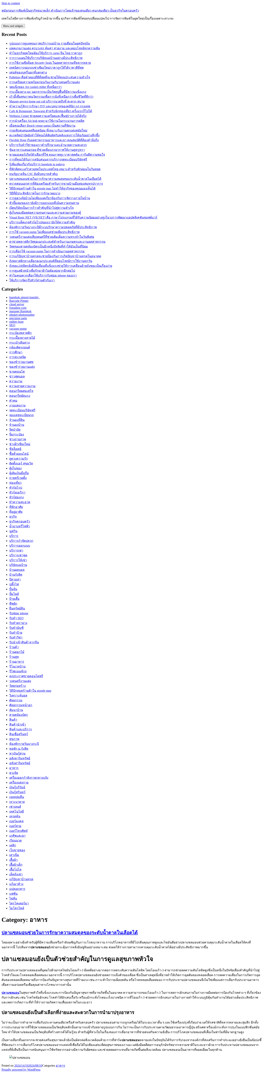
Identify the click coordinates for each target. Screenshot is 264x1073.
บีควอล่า (15, 579)
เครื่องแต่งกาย (18, 782)
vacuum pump (18, 328)
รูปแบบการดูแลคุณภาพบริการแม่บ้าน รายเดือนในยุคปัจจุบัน (49, 43)
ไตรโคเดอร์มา (19, 903)
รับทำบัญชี (16, 627)
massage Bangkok (20, 311)
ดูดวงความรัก (18, 458)
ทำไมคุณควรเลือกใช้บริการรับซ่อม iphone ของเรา (43, 275)
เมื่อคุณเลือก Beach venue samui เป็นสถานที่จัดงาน (42, 125)
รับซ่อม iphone (18, 613)
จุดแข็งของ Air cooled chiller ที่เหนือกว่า (35, 87)
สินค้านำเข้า (17, 724)
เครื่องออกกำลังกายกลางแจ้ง (28, 777)
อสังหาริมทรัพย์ (19, 758)
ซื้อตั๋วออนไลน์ (19, 453)
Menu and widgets (13, 26)
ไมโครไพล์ (16, 908)
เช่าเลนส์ (15, 806)
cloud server (16, 304)
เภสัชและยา (17, 835)
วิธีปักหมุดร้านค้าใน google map (30, 690)
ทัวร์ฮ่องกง (16, 497)
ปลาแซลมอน (10, 992)
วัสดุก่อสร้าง (17, 685)
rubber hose (16, 321)
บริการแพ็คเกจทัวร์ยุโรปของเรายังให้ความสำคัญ (42, 222)
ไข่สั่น (13, 898)
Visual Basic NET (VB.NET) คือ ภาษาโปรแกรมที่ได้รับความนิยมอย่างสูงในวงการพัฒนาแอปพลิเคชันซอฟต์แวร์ (83, 217)
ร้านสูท (14, 656)
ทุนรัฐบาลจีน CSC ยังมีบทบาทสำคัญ (33, 174)
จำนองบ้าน (16, 424)
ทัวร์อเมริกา (17, 492)
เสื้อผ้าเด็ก (15, 864)
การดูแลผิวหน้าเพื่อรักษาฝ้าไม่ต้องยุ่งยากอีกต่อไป (42, 270)
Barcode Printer (18, 300)
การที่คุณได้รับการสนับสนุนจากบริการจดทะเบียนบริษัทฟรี (48, 159)
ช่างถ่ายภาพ (17, 439)
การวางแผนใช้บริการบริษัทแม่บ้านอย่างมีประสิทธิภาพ (46, 58)
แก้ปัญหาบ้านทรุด (21, 879)
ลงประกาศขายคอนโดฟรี (26, 676)
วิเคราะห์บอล (18, 695)
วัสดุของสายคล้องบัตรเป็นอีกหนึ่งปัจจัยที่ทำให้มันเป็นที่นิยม (48, 246)
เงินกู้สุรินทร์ (17, 792)
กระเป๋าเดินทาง (19, 342)
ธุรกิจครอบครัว (19, 521)
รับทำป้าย (15, 632)
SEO (12, 325)
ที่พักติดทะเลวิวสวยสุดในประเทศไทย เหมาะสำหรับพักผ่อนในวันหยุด (54, 169)
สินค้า (13, 719)
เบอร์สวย (15, 826)
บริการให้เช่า (18, 560)
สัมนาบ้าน (16, 710)
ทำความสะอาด (19, 502)
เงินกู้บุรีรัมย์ (17, 787)
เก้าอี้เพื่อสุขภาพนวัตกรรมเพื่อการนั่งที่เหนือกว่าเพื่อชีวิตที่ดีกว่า (51, 96)
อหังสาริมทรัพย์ (19, 763)
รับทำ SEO (16, 618)
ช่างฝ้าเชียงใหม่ (19, 444)
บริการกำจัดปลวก (21, 540)
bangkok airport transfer (24, 297)
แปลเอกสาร (17, 888)
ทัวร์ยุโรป (15, 487)
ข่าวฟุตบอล (17, 376)
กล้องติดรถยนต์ (19, 347)
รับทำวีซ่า (15, 637)
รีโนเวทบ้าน (17, 666)
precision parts (18, 318)
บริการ (13, 536)
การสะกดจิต (17, 357)
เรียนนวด (15, 840)
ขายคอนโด (17, 371)
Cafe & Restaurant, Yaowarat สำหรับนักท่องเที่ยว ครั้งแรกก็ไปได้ (50, 111)
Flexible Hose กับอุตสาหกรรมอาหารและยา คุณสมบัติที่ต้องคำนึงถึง (54, 140)
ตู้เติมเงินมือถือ (19, 473)
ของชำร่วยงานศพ (21, 362)
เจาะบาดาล (17, 801)
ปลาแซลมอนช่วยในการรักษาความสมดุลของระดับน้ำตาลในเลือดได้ (55, 178)
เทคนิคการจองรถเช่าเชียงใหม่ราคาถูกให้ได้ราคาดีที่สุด (46, 67)
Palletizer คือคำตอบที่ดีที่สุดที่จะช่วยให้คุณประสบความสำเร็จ (49, 77)
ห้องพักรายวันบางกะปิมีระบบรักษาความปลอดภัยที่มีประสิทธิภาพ (53, 227)
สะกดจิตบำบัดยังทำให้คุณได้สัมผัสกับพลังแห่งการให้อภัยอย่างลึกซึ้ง (54, 135)
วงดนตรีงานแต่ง (20, 681)
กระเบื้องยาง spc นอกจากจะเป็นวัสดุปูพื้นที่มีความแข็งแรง (47, 91)
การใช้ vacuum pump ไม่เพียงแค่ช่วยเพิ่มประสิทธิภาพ (44, 232)
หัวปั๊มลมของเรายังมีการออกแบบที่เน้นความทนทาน (44, 203)
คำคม (13, 400)
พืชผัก (13, 603)
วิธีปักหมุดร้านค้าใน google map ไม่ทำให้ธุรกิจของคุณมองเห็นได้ (52, 188)
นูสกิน (13, 531)
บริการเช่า (16, 550)
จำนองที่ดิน (17, 420)
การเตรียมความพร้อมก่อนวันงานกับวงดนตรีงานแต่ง (44, 82)
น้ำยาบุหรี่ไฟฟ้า (19, 526)
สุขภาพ (14, 739)
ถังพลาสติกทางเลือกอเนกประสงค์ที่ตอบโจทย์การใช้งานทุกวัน (50, 261)
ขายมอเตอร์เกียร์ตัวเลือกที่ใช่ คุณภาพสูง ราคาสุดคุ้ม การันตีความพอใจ (57, 154)
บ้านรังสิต (15, 574)
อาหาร (14, 768)
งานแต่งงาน (17, 405)
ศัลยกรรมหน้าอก (20, 705)
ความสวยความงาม (22, 386)
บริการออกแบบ (19, 545)
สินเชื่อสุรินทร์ (18, 734)
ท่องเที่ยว (15, 482)
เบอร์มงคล (16, 821)
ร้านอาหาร (16, 661)
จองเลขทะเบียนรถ (21, 415)
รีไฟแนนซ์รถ (18, 671)
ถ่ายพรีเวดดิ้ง (18, 478)
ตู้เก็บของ (15, 468)
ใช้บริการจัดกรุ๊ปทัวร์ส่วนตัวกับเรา (32, 280)
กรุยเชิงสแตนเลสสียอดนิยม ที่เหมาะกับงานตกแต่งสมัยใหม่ (48, 130)
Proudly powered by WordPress (21, 1069)
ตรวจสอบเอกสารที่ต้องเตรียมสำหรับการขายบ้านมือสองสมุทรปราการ (56, 183)
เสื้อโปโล (15, 869)
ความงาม (15, 381)
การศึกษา (15, 352)
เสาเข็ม (14, 855)
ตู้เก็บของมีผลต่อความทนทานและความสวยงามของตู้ (45, 212)
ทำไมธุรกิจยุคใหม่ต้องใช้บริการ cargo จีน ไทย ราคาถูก (45, 53)
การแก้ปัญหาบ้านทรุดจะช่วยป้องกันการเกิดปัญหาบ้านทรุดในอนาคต (55, 256)
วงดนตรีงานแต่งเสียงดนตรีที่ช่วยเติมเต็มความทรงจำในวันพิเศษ (51, 236)
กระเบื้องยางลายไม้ (22, 337)
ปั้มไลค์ (14, 594)
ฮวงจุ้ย (13, 772)
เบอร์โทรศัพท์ (18, 830)
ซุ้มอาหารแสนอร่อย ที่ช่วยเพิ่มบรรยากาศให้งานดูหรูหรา (47, 149)
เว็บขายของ (17, 850)
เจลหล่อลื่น (16, 797)
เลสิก (12, 845)
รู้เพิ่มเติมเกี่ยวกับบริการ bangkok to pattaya (37, 164)
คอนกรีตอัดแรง (19, 395)
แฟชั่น (13, 893)
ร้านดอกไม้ (16, 652)
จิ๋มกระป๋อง (16, 434)
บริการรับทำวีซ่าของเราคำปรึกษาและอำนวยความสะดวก (48, 145)
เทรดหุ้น (14, 816)
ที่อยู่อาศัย (15, 511)
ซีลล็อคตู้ (15, 449)
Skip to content (11, 3)
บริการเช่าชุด (18, 555)
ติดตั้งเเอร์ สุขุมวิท (21, 463)
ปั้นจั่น (13, 589)
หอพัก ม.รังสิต (18, 748)
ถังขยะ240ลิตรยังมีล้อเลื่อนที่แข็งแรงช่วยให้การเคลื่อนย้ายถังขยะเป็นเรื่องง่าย (60, 265)
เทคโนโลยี (16, 811)
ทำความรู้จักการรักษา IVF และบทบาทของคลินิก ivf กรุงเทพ (49, 106)
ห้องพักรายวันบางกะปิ (24, 743)
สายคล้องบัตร (18, 714)
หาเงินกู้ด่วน (17, 753)
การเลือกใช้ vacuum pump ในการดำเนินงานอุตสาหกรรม (47, 251)
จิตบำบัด (14, 429)
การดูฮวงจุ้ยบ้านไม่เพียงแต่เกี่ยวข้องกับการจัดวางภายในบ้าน (49, 198)
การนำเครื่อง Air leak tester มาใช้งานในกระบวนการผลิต (46, 120)
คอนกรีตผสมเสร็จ (21, 391)
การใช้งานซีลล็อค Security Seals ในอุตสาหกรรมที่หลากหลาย (50, 62)
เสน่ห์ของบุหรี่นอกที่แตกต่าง (28, 72)
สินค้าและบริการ (20, 729)
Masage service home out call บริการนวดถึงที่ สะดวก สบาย (47, 101)
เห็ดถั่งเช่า (16, 874)
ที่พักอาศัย (16, 507)
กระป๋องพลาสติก (20, 333)
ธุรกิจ (13, 516)
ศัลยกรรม (15, 700)
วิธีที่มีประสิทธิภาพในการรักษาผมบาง (34, 193)
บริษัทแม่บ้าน (18, 565)
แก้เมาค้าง (16, 884)
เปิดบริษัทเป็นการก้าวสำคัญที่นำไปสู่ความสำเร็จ (41, 207)
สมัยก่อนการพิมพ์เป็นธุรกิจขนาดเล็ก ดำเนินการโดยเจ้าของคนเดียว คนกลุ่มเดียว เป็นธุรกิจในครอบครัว (70, 10)
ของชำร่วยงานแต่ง (22, 366)
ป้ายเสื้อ (14, 598)
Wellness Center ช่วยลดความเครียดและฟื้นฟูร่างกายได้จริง (47, 116)
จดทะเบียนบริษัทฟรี (22, 410)
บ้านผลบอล (17, 569)
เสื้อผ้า (13, 859)
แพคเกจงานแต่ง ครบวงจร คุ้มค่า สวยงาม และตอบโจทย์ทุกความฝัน (54, 48)
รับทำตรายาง (18, 623)
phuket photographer (22, 314)
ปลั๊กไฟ (14, 584)
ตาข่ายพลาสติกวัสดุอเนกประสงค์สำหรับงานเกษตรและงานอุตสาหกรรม (57, 241)
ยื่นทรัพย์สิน (17, 608)
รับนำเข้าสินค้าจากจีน (24, 642)
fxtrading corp (17, 307)
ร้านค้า (14, 647)
